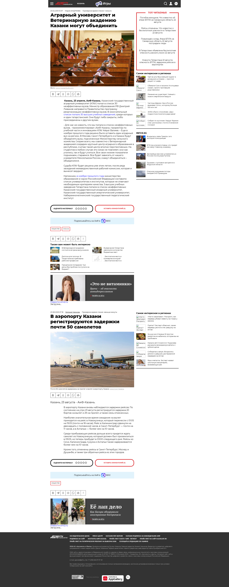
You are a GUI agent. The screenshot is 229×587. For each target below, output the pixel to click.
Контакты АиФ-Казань (97, 539)
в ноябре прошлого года (90, 176)
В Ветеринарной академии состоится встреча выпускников (75, 249)
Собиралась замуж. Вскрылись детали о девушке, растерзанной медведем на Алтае (161, 354)
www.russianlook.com (65, 88)
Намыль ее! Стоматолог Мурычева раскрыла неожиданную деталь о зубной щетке (162, 345)
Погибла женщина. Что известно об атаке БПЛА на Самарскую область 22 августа (157, 20)
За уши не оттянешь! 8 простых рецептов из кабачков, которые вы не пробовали (163, 336)
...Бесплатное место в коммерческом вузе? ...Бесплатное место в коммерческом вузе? (106, 259)
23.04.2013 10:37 (56, 11)
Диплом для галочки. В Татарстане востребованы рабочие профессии (72, 258)
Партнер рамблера (92, 577)
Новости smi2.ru (59, 302)
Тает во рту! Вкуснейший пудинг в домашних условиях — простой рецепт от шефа (162, 79)
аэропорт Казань (117, 389)
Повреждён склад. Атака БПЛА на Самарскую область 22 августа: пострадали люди (157, 41)
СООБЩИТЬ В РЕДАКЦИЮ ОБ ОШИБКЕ (133, 541)
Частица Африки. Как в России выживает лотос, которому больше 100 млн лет (162, 105)
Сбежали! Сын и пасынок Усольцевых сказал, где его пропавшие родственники (163, 88)
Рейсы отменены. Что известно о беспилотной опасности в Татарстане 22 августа (157, 30)
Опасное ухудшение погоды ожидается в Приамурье (158, 172)
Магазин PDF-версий (114, 536)
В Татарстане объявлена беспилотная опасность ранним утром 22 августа (157, 51)
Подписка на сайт (77, 539)
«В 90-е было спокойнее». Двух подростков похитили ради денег (162, 113)
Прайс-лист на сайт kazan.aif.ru (153, 539)
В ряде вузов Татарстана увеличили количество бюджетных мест (114, 250)
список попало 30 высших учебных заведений (89, 114)
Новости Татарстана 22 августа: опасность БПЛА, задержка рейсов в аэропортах (157, 62)
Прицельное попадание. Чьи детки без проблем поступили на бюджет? (75, 267)
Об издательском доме (79, 536)
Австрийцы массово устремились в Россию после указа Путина (161, 155)
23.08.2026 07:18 (56, 312)
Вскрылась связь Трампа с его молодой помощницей (159, 137)
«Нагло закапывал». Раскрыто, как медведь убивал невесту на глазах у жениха (162, 319)
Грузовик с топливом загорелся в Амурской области (161, 164)
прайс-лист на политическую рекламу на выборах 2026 (93, 541)
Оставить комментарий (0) (114, 208)
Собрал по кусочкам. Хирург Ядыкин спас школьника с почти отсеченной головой (163, 123)
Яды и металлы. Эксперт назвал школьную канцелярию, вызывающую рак (161, 362)
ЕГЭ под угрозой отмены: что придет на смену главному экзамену (162, 146)
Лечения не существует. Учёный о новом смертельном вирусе (161, 95)
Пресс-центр (98, 536)
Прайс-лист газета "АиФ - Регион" (123, 539)
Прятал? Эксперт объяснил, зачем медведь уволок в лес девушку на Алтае (162, 327)
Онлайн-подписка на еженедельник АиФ (143, 536)
